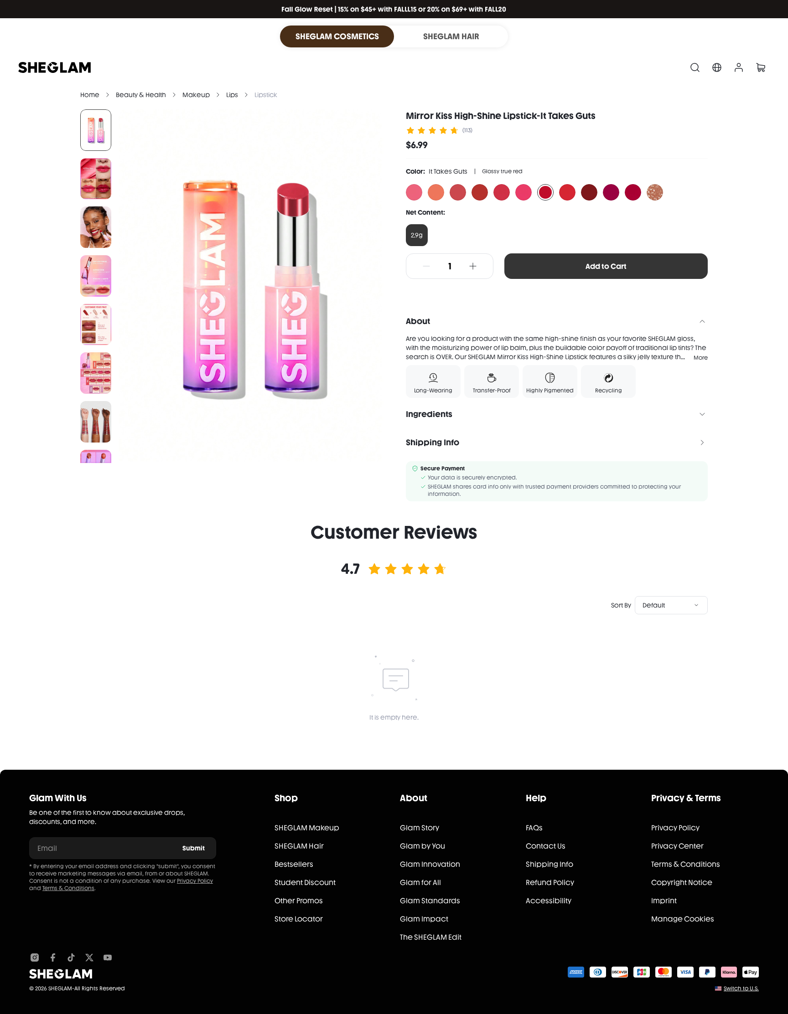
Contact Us (545, 846)
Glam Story (419, 828)
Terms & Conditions (68, 888)
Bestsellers (294, 864)
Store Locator (299, 919)
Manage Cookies (682, 919)
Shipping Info (549, 864)
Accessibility (548, 900)
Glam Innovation (430, 864)
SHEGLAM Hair (299, 846)
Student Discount (305, 882)
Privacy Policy (195, 881)
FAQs (534, 828)
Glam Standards (430, 900)
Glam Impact (424, 919)
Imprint (664, 900)
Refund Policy (550, 882)
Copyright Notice (681, 882)
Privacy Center (677, 846)
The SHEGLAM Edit (430, 937)
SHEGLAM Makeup (307, 828)
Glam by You (422, 846)
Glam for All (420, 882)
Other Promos (299, 900)
